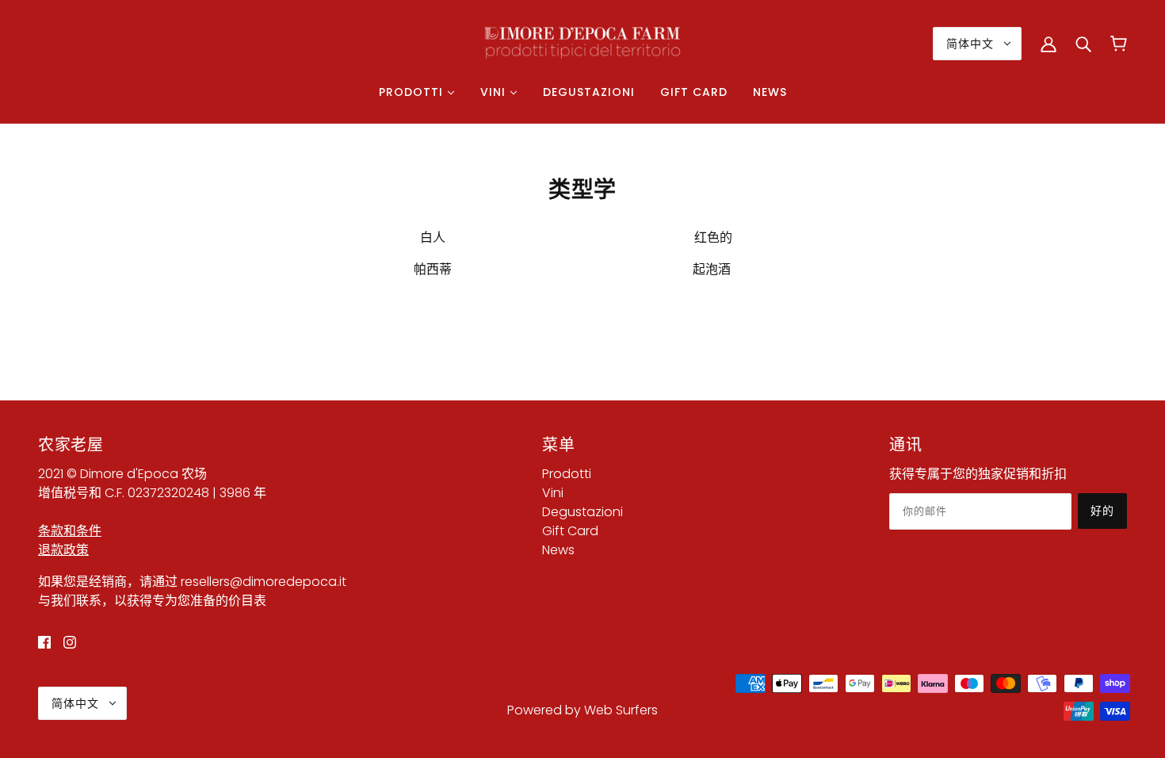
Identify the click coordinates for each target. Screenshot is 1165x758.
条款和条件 (69, 531)
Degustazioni (582, 512)
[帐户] (1048, 44)
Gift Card (570, 531)
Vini (552, 493)
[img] (44, 642)
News (558, 550)
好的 (1102, 511)
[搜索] (1083, 44)
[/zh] (582, 42)
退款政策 (63, 550)
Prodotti (566, 474)
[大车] (1119, 43)
